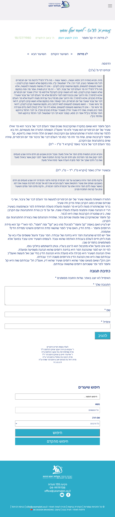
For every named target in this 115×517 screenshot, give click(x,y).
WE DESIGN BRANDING (43, 510)
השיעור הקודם (59, 54)
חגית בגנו (66, 509)
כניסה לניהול (18, 506)
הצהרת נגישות (74, 506)
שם (107, 310)
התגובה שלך (101, 284)
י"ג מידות (102, 38)
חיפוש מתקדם (57, 441)
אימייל (105, 322)
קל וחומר (87, 38)
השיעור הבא (38, 54)
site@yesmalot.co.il (36, 506)
